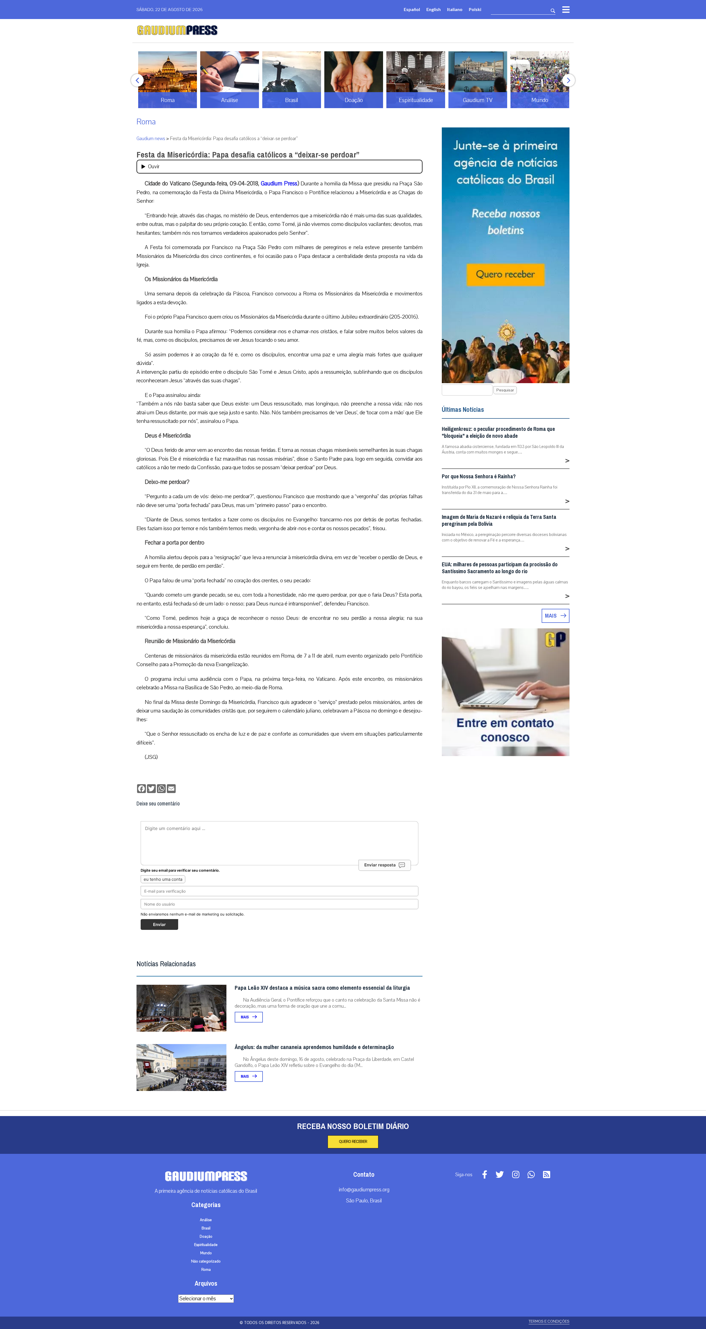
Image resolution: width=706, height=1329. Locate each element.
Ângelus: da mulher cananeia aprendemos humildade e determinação (314, 1047)
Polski (475, 9)
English (433, 9)
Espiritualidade (206, 1244)
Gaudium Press (279, 183)
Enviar (159, 924)
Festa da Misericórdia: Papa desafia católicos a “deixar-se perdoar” (248, 154)
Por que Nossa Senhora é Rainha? (479, 476)
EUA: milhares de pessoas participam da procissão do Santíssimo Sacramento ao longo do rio (500, 568)
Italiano (454, 9)
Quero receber (353, 1141)
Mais (245, 1017)
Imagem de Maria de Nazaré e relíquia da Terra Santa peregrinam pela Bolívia (499, 520)
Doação (206, 1236)
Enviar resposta (380, 865)
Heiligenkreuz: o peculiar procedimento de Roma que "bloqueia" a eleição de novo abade (498, 432)
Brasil (206, 1228)
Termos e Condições (549, 1321)
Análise (206, 1220)
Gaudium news (151, 138)
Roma (146, 121)
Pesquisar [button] (505, 390)
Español (412, 9)
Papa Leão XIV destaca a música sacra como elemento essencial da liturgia (322, 988)
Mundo (206, 1253)
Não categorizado (206, 1261)
